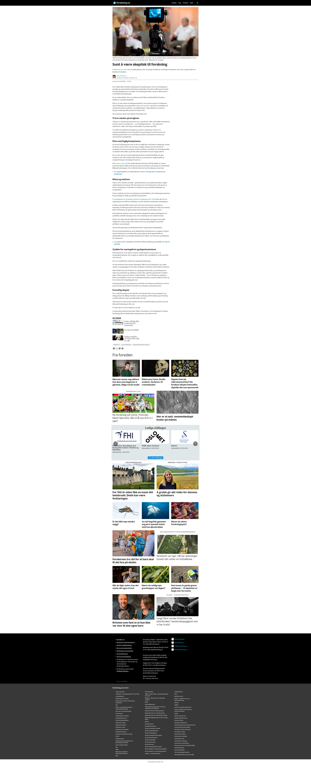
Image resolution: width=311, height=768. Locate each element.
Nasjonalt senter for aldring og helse (154, 710)
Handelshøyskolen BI (121, 718)
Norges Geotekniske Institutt (152, 728)
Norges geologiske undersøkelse (153, 735)
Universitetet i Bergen (180, 734)
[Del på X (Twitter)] (116, 348)
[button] (115, 443)
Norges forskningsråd (151, 733)
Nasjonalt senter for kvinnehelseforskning (156, 715)
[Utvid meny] (198, 3)
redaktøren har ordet (141, 344)
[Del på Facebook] (113, 348)
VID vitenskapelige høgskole (181, 752)
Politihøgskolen (178, 691)
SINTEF (176, 705)
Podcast (185, 3)
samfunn (116, 344)
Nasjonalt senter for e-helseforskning (155, 713)
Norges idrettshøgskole (151, 737)
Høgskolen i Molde (120, 722)
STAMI (176, 713)
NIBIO (117, 749)
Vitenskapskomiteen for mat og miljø (184, 754)
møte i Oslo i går (122, 163)
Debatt (174, 3)
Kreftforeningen (120, 738)
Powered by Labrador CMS (155, 762)
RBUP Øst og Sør (178, 696)
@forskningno (179, 639)
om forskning (126, 344)
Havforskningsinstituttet (122, 720)
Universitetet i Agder (179, 731)
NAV (117, 747)
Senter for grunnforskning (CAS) (182, 707)
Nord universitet (149, 724)
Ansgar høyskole (120, 691)
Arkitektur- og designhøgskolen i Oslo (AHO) (127, 694)
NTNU (146, 702)
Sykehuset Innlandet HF (180, 722)
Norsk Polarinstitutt (150, 739)
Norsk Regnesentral (150, 742)
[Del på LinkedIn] (119, 348)
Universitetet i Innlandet (180, 736)
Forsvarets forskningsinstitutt (123, 711)
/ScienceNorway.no (181, 649)
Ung (179, 3)
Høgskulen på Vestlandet (122, 729)
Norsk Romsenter (149, 744)
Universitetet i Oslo (179, 738)
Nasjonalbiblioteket (150, 704)
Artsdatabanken (120, 696)
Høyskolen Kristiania (121, 731)
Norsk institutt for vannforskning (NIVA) (155, 751)
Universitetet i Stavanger (180, 741)
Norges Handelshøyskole (151, 730)
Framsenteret (119, 713)
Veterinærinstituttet (179, 750)
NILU (117, 755)
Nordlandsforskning (150, 726)
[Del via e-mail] (122, 348)
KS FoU (117, 736)
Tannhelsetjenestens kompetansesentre (184, 725)
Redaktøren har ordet (119, 69)
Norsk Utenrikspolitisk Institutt (153, 746)
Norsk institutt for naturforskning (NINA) (156, 749)
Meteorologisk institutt (122, 745)
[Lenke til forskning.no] (140, 2)
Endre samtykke (122, 681)
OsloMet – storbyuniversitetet (152, 753)
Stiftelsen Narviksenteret (180, 718)
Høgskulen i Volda (120, 727)
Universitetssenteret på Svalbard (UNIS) (184, 745)
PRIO (175, 694)
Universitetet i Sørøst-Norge (181, 743)
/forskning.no (179, 642)
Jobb (191, 3)
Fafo (117, 705)
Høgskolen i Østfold (121, 725)
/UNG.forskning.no (181, 646)
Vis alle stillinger (155, 458)
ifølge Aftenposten (143, 106)
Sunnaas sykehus (178, 720)
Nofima (147, 721)
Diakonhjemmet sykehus (122, 698)
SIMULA (176, 702)
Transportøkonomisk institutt (182, 727)
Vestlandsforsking (179, 747)
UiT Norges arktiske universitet (182, 729)
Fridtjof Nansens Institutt (122, 715)
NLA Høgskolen (149, 691)
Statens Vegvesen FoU (180, 715)
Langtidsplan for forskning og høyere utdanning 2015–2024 (134, 199)
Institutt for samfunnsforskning (124, 734)
